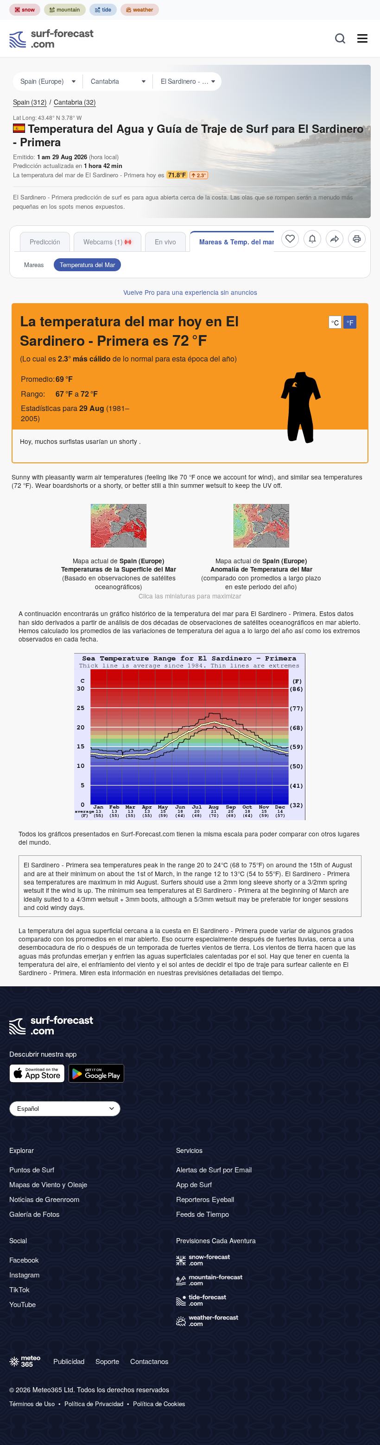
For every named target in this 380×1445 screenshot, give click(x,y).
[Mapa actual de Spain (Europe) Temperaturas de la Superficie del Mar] (118, 524)
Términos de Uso (32, 1404)
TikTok (19, 1289)
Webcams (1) (103, 241)
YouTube (22, 1304)
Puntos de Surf (31, 1169)
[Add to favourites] (290, 239)
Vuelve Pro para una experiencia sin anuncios (190, 292)
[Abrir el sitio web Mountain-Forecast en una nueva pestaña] (65, 10)
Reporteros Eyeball (205, 1199)
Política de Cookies (159, 1404)
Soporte (107, 1361)
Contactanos (149, 1361)
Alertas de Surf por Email (214, 1169)
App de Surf (194, 1184)
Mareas (34, 264)
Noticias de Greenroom (44, 1199)
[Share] (334, 239)
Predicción (45, 241)
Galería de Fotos (34, 1214)
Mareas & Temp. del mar (236, 241)
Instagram (24, 1274)
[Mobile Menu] (362, 38)
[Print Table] (357, 239)
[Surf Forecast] (51, 38)
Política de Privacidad (93, 1404)
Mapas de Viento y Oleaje (48, 1184)
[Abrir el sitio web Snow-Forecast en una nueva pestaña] (24, 10)
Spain (30, 101)
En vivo (165, 241)
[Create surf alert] (312, 239)
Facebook (24, 1259)
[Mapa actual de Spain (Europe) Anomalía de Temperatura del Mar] (261, 524)
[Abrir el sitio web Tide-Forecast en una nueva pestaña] (103, 10)
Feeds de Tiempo (202, 1214)
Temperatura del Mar (87, 264)
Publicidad (68, 1361)
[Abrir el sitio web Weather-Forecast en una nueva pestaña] (139, 10)
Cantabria (75, 101)
